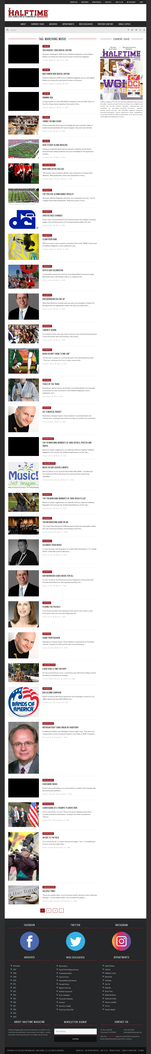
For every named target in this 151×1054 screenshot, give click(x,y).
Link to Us (119, 2)
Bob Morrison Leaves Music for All (58, 575)
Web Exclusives (86, 24)
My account (131, 2)
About (23, 24)
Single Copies (124, 24)
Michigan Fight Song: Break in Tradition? (60, 727)
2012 (14, 987)
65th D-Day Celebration (52, 270)
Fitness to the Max (110, 1002)
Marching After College (53, 168)
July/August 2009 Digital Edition (56, 50)
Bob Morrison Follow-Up (53, 298)
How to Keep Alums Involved (54, 144)
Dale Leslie (46, 737)
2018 (14, 1009)
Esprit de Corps (64, 977)
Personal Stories (64, 984)
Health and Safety (110, 998)
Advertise (74, 2)
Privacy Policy (114, 1050)
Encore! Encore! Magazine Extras (69, 969)
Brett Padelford (48, 532)
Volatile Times (48, 891)
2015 (14, 998)
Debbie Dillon (47, 820)
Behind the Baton (110, 995)
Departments (68, 24)
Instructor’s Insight (65, 1006)
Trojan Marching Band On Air (55, 522)
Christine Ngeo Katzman (51, 179)
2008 (14, 973)
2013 (14, 991)
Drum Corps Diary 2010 (66, 1009)
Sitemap (141, 1050)
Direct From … (109, 991)
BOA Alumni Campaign (51, 692)
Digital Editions (109, 966)
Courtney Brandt (48, 364)
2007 (14, 969)
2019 (14, 1013)
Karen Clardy (47, 617)
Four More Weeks (49, 784)
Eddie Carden (47, 131)
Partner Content (105, 24)
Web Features (63, 966)
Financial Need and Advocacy (67, 980)
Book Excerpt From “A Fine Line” (56, 353)
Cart (141, 2)
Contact (108, 2)
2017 (14, 1006)
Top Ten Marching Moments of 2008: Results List (64, 498)
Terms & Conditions (129, 1050)
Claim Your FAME (49, 239)
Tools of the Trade (50, 384)
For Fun (107, 1006)
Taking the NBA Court (52, 121)
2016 (14, 1002)
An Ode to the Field (50, 837)
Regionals (108, 987)
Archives (53, 24)
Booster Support (110, 1009)
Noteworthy (47, 190)
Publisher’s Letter (110, 973)
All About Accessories (65, 991)
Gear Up (107, 984)
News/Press (96, 2)
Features (46, 46)
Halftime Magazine (49, 60)
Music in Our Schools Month (55, 467)
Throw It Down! (49, 329)
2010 (14, 980)
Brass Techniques (64, 995)
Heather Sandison (49, 794)
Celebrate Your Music (52, 544)
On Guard (62, 1002)
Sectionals (46, 380)
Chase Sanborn (48, 422)
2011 (14, 984)
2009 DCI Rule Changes (52, 215)
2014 (14, 995)
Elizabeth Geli (47, 157)
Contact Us (111, 1036)
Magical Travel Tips (65, 987)
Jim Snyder (46, 396)
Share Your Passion (51, 637)
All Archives (16, 966)
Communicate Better (65, 973)
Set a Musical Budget (52, 411)
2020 (14, 1016)
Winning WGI (47, 97)
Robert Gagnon (47, 848)
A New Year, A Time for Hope (54, 668)
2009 (14, 976)
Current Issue (37, 24)
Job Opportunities (92, 1050)
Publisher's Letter (49, 165)
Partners (84, 2)
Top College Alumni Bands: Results (58, 194)
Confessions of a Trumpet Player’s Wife (59, 807)
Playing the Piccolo (51, 606)
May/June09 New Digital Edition (56, 73)
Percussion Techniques (66, 998)
